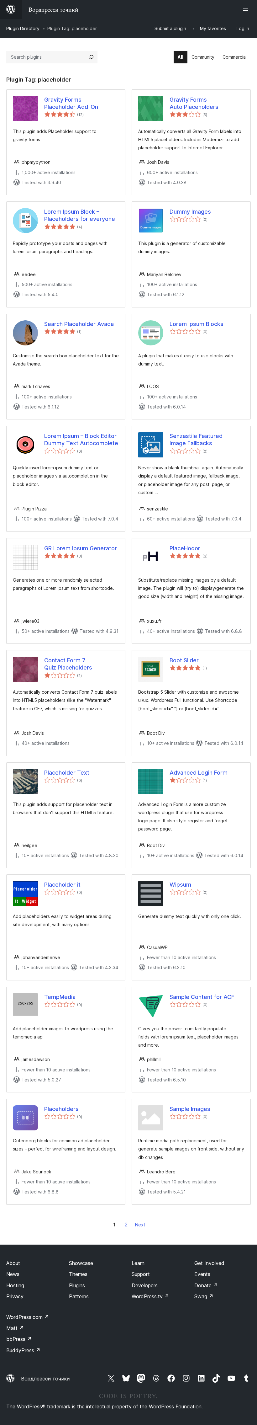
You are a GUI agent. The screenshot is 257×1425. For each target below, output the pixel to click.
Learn (138, 1263)
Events (202, 1274)
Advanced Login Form (199, 772)
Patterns (79, 1296)
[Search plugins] (91, 57)
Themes (78, 1274)
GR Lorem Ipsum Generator (80, 548)
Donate (206, 1285)
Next (140, 1224)
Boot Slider (184, 660)
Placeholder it (62, 884)
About (13, 1263)
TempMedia (60, 997)
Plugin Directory (22, 28)
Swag (203, 1296)
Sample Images (190, 1109)
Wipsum (180, 884)
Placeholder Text (66, 772)
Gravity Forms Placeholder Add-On (71, 103)
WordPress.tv (150, 1296)
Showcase (81, 1263)
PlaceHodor (185, 548)
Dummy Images (190, 211)
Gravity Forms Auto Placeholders (194, 103)
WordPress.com (27, 1317)
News (12, 1274)
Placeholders (61, 1109)
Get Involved (209, 1263)
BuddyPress (23, 1350)
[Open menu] (247, 9)
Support (141, 1274)
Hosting (15, 1285)
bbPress (19, 1339)
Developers (145, 1285)
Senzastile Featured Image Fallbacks (196, 439)
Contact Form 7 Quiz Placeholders (68, 664)
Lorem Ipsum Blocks (196, 324)
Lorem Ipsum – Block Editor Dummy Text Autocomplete (81, 439)
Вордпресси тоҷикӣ (45, 1378)
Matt (15, 1328)
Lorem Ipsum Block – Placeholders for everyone (79, 215)
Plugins (77, 1285)
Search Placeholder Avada (79, 324)
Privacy (15, 1296)
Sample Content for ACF (202, 997)
